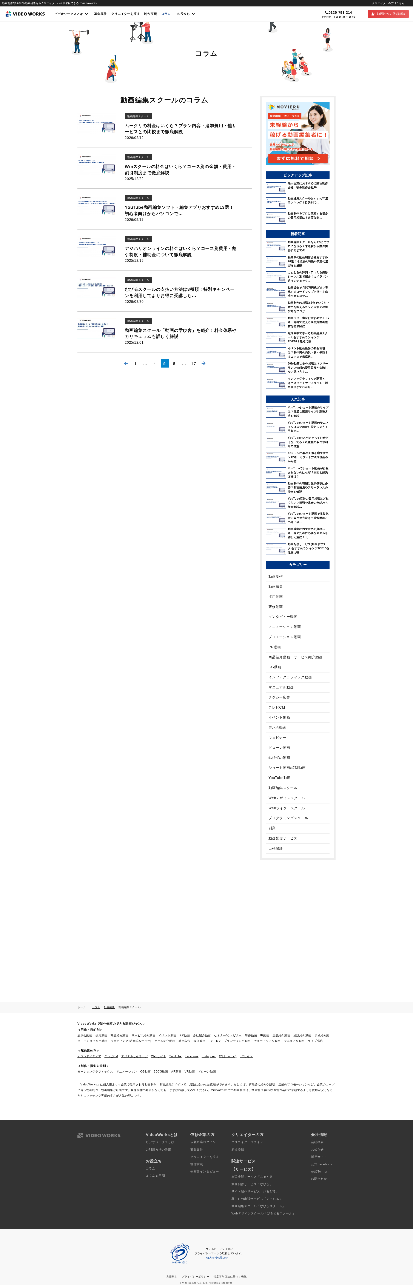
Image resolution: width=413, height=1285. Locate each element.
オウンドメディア (89, 1056)
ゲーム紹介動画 (164, 1040)
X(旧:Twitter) (228, 1056)
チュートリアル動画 (267, 1040)
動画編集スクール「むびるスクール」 (258, 1206)
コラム (166, 13)
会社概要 (317, 1142)
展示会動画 (277, 727)
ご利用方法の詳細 (158, 1149)
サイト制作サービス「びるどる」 (255, 1191)
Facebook (191, 1056)
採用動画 (275, 597)
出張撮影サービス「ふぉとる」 (253, 1176)
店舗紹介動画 (281, 1035)
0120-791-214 (340, 12)
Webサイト (158, 1056)
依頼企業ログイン (203, 1142)
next (203, 363)
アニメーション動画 (284, 627)
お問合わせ (319, 1178)
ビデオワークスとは (160, 1142)
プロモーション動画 (284, 637)
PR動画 (274, 647)
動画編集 (275, 586)
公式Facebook (321, 1164)
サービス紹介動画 (143, 1035)
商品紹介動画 (119, 1035)
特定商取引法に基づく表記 (230, 1276)
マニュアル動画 (281, 687)
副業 (272, 828)
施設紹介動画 (302, 1035)
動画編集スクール (282, 788)
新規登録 (237, 1149)
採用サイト (319, 1157)
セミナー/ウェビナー (228, 1035)
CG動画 (274, 667)
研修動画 (275, 607)
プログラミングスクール (288, 818)
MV (218, 1040)
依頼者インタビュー (204, 1171)
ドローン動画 (279, 747)
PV (211, 1040)
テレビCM (276, 707)
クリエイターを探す (125, 13)
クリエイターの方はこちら (388, 3)
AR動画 (176, 1071)
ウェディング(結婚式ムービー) (131, 1040)
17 (193, 363)
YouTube (175, 1056)
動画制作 (275, 576)
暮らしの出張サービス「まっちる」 (256, 1198)
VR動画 (190, 1071)
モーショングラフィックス (95, 1071)
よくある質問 (155, 1175)
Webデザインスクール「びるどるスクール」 (263, 1213)
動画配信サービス (282, 838)
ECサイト (246, 1056)
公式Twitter (319, 1171)
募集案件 (100, 13)
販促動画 (199, 1040)
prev (126, 363)
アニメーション (126, 1071)
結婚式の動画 (279, 758)
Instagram (209, 1056)
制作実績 (150, 13)
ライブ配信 (315, 1040)
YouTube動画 (279, 778)
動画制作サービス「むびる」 (252, 1184)
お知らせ (317, 1149)
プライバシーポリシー (195, 1276)
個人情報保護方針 (217, 1257)
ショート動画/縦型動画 (287, 767)
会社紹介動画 (202, 1035)
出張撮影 (275, 848)
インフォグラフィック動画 (290, 677)
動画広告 (184, 1040)
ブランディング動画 (237, 1040)
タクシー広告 (279, 697)
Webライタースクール (286, 808)
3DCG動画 (161, 1071)
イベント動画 (279, 717)
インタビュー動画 (282, 617)
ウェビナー (277, 737)
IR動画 (264, 1035)
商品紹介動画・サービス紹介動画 (295, 657)
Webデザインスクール (286, 798)
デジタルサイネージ (134, 1056)
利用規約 (171, 1276)
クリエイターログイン (247, 1142)
